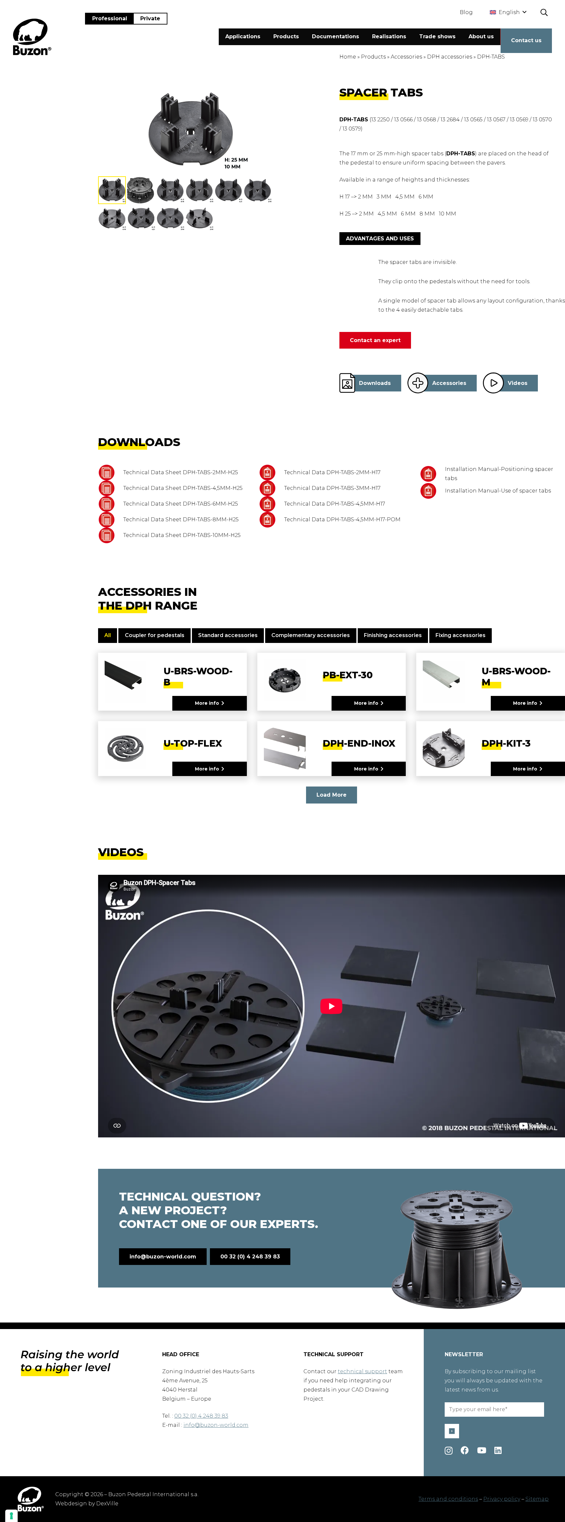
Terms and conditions (448, 1499)
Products (373, 57)
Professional (109, 18)
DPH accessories (449, 57)
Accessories (406, 57)
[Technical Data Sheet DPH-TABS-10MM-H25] (110, 535)
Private (150, 18)
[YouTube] (481, 1450)
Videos (517, 383)
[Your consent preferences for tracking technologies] (11, 1516)
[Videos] (493, 382)
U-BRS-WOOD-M (516, 677)
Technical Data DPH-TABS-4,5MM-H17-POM (342, 519)
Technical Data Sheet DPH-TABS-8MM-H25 (181, 519)
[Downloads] (347, 383)
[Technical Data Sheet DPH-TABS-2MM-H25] (110, 472)
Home (347, 57)
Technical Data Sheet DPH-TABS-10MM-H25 (182, 535)
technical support (362, 1371)
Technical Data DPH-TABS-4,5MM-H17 (334, 504)
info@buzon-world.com (215, 1425)
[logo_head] (32, 37)
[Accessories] (417, 382)
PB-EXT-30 (348, 675)
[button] (508, 12)
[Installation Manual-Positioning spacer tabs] (432, 474)
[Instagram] (449, 1450)
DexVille (107, 1503)
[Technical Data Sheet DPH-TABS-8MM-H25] (110, 520)
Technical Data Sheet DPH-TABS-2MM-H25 (180, 472)
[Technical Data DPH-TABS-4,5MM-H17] (271, 504)
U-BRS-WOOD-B (197, 677)
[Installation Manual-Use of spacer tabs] (432, 491)
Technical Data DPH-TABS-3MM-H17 (332, 488)
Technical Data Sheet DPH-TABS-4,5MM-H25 (183, 488)
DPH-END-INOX (359, 743)
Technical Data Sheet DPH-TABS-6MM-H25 (180, 504)
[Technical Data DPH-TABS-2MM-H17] (271, 472)
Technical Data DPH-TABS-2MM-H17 (332, 472)
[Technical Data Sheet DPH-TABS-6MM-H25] (110, 504)
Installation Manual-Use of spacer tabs (498, 491)
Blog (466, 12)
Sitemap (537, 1499)
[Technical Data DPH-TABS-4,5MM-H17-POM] (271, 520)
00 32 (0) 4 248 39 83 (201, 1416)
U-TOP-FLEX (192, 743)
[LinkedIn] (498, 1450)
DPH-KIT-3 (506, 743)
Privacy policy (501, 1499)
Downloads (375, 383)
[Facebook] (465, 1450)
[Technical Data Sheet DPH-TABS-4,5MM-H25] (110, 488)
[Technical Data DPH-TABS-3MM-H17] (271, 488)
